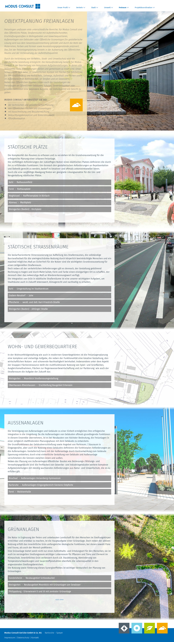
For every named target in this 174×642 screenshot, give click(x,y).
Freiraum (122, 7)
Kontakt (35, 637)
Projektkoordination (143, 7)
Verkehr (79, 7)
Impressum (9, 637)
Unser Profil (62, 7)
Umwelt (107, 7)
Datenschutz (23, 637)
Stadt (93, 7)
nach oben (59, 600)
